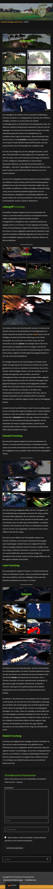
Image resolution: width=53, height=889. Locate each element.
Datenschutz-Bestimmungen (13, 880)
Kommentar (9, 788)
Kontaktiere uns (30, 880)
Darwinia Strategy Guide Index (11, 22)
